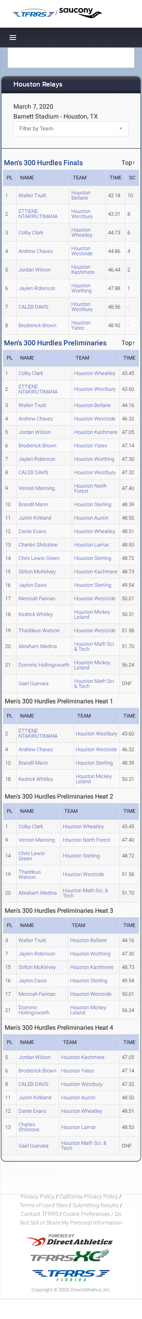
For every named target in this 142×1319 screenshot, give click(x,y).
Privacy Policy (37, 1196)
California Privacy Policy (88, 1196)
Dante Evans (33, 531)
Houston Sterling (92, 504)
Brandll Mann (33, 504)
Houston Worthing (81, 288)
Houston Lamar (91, 545)
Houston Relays (38, 84)
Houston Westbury (82, 213)
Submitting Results (96, 1205)
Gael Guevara (34, 683)
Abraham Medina (38, 646)
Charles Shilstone (38, 545)
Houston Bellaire (80, 195)
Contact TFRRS (40, 1214)
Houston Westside (82, 250)
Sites (62, 1205)
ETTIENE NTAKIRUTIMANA (38, 213)
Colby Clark (31, 233)
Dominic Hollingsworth (44, 665)
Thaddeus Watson (39, 630)
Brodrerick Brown (37, 325)
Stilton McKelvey (37, 572)
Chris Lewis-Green (39, 558)
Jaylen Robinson (37, 288)
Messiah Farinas (37, 598)
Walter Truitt (32, 195)
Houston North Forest (90, 488)
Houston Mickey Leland (92, 614)
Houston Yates (80, 325)
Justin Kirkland (35, 518)
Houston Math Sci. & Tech (94, 646)
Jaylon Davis (33, 585)
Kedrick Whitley (36, 614)
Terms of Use (35, 1205)
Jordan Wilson (34, 270)
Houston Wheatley (81, 232)
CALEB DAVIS (34, 307)
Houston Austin (91, 518)
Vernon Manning (37, 488)
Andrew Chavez (36, 251)
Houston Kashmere (83, 269)
